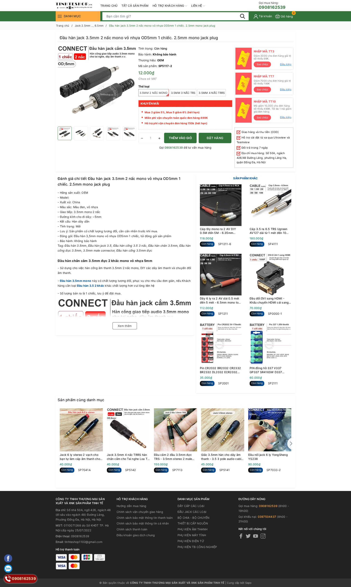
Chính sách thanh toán (132, 529)
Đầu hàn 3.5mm (71, 280)
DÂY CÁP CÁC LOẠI (191, 506)
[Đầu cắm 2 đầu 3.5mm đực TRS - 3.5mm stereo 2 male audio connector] (175, 430)
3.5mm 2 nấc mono (154, 92)
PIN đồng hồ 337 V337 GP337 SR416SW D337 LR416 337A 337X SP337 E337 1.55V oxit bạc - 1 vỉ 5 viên (269, 370)
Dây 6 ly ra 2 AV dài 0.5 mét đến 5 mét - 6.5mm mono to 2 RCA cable (220, 300)
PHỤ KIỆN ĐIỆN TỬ (191, 541)
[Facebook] (240, 535)
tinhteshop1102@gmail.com (83, 542)
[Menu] (60, 16)
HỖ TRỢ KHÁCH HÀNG (169, 5)
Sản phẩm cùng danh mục (81, 400)
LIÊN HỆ (197, 5)
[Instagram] (263, 535)
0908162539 (272, 5)
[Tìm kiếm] (242, 16)
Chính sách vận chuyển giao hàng (140, 511)
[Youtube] (255, 535)
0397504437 (267, 516)
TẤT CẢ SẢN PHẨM (134, 5)
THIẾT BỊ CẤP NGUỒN (193, 523)
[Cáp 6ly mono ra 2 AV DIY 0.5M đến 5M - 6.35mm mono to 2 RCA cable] (221, 205)
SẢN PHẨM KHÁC (245, 178)
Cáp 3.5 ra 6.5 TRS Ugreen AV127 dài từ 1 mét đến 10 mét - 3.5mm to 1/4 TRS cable (270, 231)
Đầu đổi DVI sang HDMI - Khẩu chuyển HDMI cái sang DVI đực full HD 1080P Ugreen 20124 (269, 300)
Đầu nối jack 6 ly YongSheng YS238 (268, 457)
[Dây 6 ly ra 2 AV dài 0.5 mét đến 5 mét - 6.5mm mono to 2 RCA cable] (221, 274)
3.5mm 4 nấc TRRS (212, 92)
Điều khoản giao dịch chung (136, 535)
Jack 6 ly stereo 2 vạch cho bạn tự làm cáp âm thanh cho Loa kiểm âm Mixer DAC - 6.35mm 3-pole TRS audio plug (80, 457)
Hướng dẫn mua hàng (131, 506)
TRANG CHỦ (108, 5)
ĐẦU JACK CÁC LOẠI (192, 511)
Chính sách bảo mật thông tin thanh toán (145, 517)
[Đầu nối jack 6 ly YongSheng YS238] (269, 430)
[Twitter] (248, 535)
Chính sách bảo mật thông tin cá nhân (143, 523)
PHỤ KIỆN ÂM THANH (192, 529)
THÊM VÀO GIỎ (180, 138)
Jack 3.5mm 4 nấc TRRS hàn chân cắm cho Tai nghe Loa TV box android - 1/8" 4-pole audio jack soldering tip (128, 457)
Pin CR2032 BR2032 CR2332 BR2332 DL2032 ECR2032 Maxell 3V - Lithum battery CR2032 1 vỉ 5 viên (220, 370)
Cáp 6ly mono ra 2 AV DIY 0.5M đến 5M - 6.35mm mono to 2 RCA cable (218, 231)
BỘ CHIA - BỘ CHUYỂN (194, 517)
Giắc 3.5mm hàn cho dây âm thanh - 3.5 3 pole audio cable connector (222, 457)
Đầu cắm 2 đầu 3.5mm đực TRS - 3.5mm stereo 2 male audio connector (173, 457)
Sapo (248, 582)
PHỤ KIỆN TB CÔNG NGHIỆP (197, 547)
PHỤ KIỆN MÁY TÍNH (192, 535)
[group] (97, 85)
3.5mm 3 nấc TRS (183, 92)
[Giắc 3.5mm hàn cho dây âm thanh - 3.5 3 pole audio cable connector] (222, 430)
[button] (290, 444)
